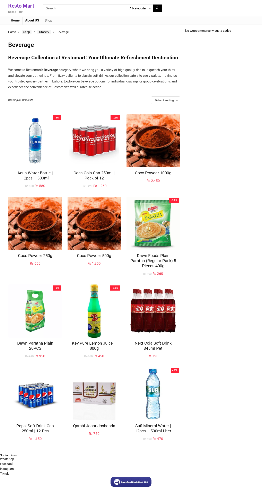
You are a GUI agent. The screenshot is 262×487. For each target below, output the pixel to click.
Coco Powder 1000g (153, 172)
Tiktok (4, 474)
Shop (48, 20)
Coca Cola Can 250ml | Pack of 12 (94, 175)
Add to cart (35, 190)
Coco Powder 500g (94, 255)
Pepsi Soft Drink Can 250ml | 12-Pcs (35, 428)
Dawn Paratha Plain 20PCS (35, 346)
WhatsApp (7, 459)
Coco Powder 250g (35, 255)
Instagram (7, 469)
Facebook (7, 464)
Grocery (44, 32)
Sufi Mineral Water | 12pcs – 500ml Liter (153, 428)
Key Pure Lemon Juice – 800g (94, 346)
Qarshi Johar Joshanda (94, 425)
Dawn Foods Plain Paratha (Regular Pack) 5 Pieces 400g (153, 260)
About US (32, 20)
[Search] (157, 8)
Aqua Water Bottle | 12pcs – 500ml (35, 175)
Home (15, 20)
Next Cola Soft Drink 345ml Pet (153, 346)
